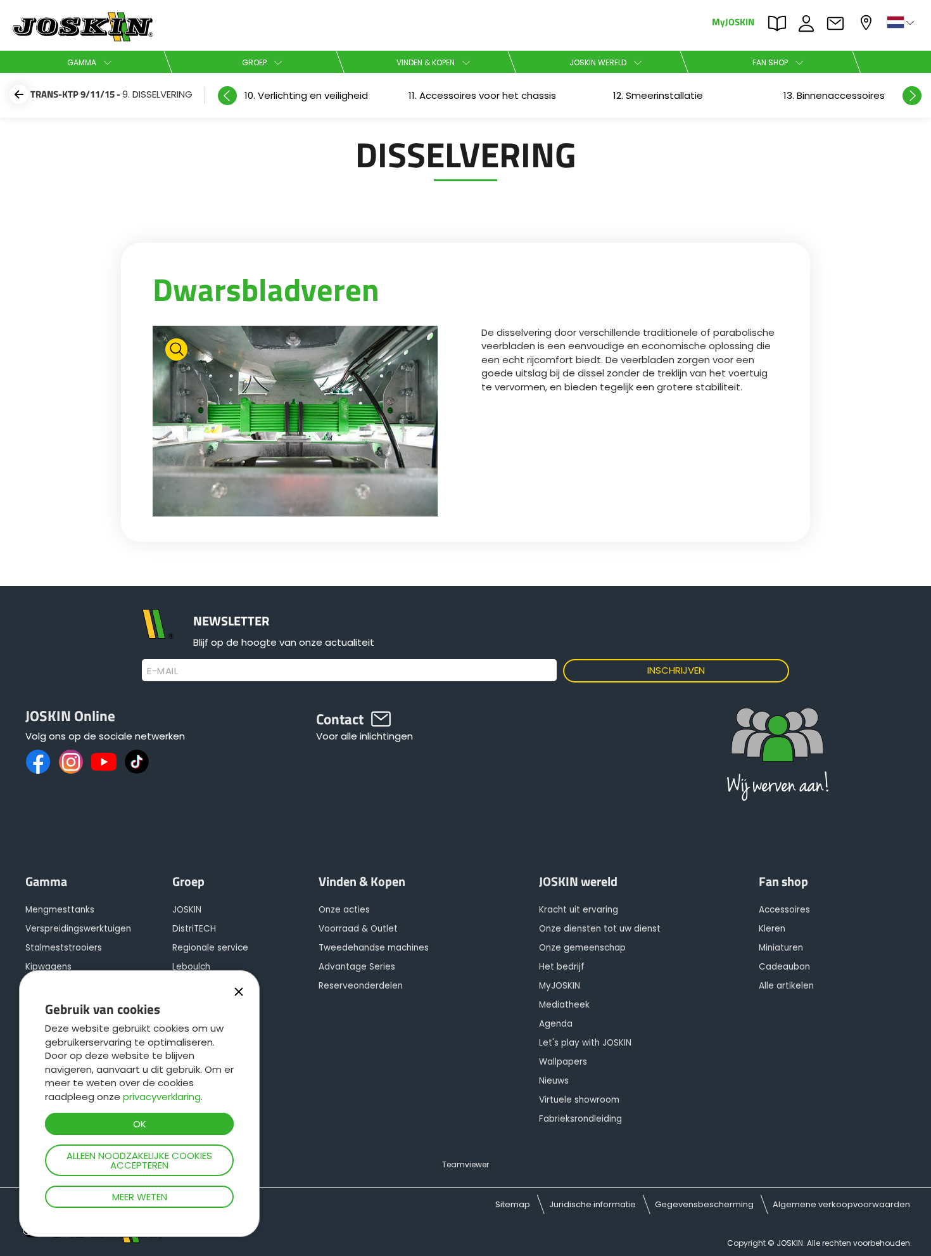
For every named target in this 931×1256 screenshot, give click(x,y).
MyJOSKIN (733, 21)
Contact (838, 22)
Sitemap (512, 1204)
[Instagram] (71, 761)
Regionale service (210, 948)
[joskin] (81, 38)
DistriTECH (194, 929)
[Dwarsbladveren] (295, 423)
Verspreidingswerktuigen (78, 929)
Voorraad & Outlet (358, 929)
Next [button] (912, 95)
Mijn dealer (867, 21)
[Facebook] (38, 761)
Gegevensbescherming (704, 1204)
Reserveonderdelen (361, 986)
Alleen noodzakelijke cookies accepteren (139, 1160)
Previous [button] (227, 95)
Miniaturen (781, 948)
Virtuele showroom (579, 1100)
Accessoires (784, 910)
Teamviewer (465, 1164)
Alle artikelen (786, 986)
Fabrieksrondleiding (580, 1119)
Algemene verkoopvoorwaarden (841, 1204)
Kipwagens (48, 967)
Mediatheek (564, 1005)
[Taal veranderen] (901, 22)
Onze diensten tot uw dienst (600, 929)
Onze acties (344, 910)
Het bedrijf (562, 967)
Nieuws (554, 1081)
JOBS (809, 22)
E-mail (162, 671)
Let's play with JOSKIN (585, 1043)
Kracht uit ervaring (578, 910)
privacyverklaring (162, 1096)
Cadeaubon (784, 967)
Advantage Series (357, 967)
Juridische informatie (592, 1204)
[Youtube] (104, 761)
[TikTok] (136, 761)
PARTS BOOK (780, 22)
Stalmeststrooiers (63, 948)
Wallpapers (563, 1062)
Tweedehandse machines (374, 948)
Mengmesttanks (59, 910)
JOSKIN (186, 910)
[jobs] (777, 757)
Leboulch (191, 967)
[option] (306, 95)
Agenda (556, 1024)
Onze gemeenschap (582, 948)
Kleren (772, 929)
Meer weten (139, 1196)
